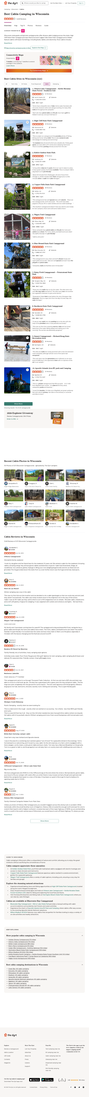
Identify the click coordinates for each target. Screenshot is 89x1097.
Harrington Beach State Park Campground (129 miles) (27, 950)
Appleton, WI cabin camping (18, 981)
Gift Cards (7, 1056)
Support (27, 1066)
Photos (30, 25)
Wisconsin (14, 9)
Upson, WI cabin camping (17, 983)
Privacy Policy (43, 1087)
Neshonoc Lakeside (11, 673)
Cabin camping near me (53, 1056)
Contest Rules (33, 1087)
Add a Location (8, 1052)
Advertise (28, 1052)
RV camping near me (52, 1052)
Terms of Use (53, 1087)
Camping (7, 9)
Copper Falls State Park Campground (23, 873)
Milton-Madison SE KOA (18, 912)
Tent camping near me (53, 1049)
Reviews (38, 25)
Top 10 (22, 25)
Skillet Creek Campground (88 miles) (21, 944)
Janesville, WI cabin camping (18, 977)
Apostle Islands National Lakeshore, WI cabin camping (27, 979)
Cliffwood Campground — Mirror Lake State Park (22, 766)
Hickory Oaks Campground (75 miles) (21, 942)
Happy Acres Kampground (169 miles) (21, 958)
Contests (7, 1059)
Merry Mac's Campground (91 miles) (21, 946)
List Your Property (70, 3)
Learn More (10, 66)
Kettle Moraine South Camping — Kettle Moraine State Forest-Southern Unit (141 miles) (39, 954)
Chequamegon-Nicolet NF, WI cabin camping (24, 985)
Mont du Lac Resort (11, 588)
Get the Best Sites (56, 3)
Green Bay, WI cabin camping (18, 969)
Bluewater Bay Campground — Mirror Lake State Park (29, 904)
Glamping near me (51, 1059)
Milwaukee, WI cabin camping (18, 973)
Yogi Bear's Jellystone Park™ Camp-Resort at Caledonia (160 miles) (32, 956)
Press (27, 1059)
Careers (27, 1063)
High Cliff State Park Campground (64, 886)
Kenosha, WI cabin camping (18, 971)
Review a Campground (11, 1049)
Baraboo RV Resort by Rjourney (15, 649)
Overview (7, 25)
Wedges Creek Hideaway (13, 702)
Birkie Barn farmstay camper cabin (17, 734)
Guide (46, 25)
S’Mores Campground (12, 556)
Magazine (7, 1063)
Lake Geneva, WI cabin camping (19, 987)
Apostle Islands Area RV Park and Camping (43, 908)
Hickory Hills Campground (14, 798)
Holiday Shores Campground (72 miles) (22, 939)
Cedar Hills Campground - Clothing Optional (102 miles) (27, 948)
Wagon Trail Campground (14, 620)
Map (15, 25)
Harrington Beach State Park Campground (58, 895)
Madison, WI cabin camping (18, 975)
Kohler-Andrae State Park (21, 869)
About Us (28, 1056)
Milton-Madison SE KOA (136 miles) (20, 952)
